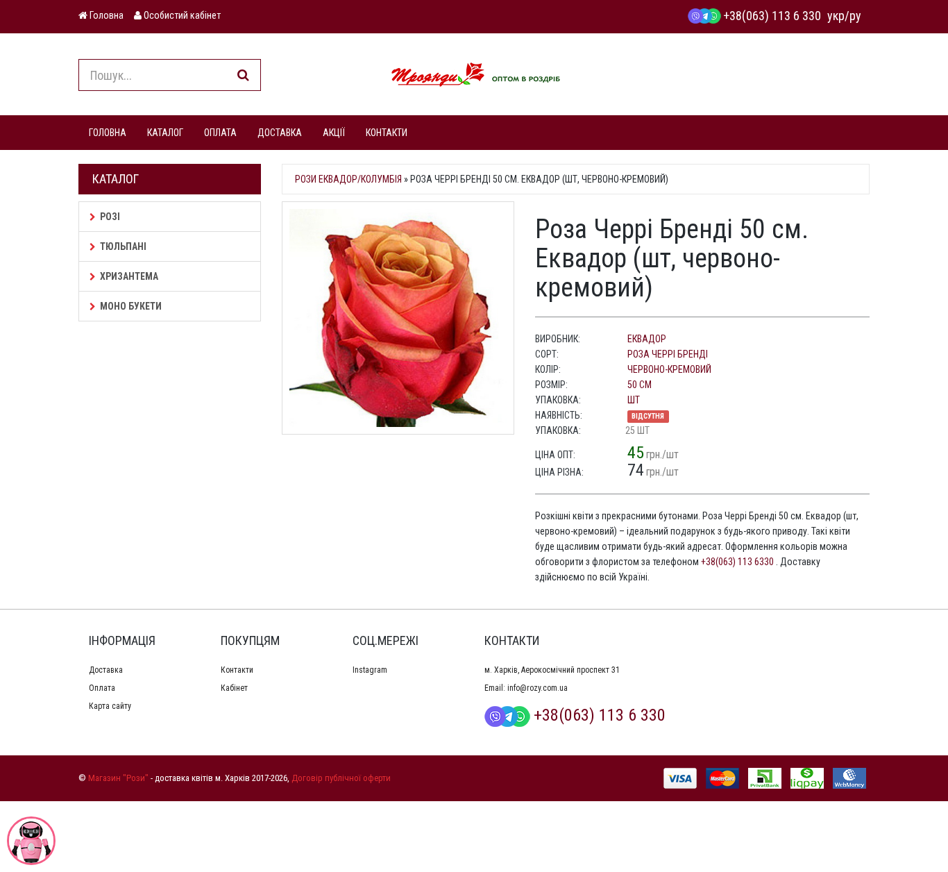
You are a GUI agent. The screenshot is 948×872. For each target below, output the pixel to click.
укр (836, 15)
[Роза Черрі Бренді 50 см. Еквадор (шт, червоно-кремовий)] (398, 318)
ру (855, 15)
